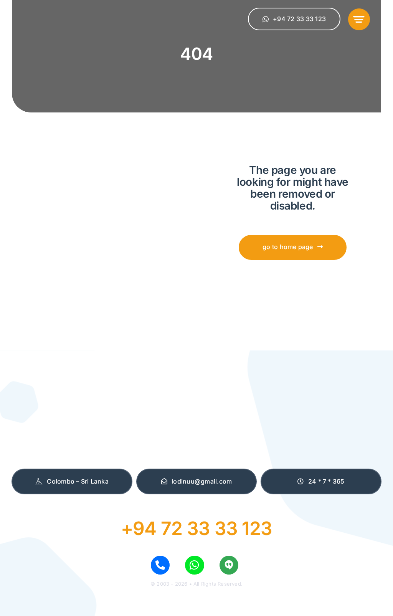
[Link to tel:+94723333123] (160, 565)
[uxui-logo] (62, 13)
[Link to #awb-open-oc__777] (359, 19)
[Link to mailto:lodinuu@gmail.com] (229, 565)
